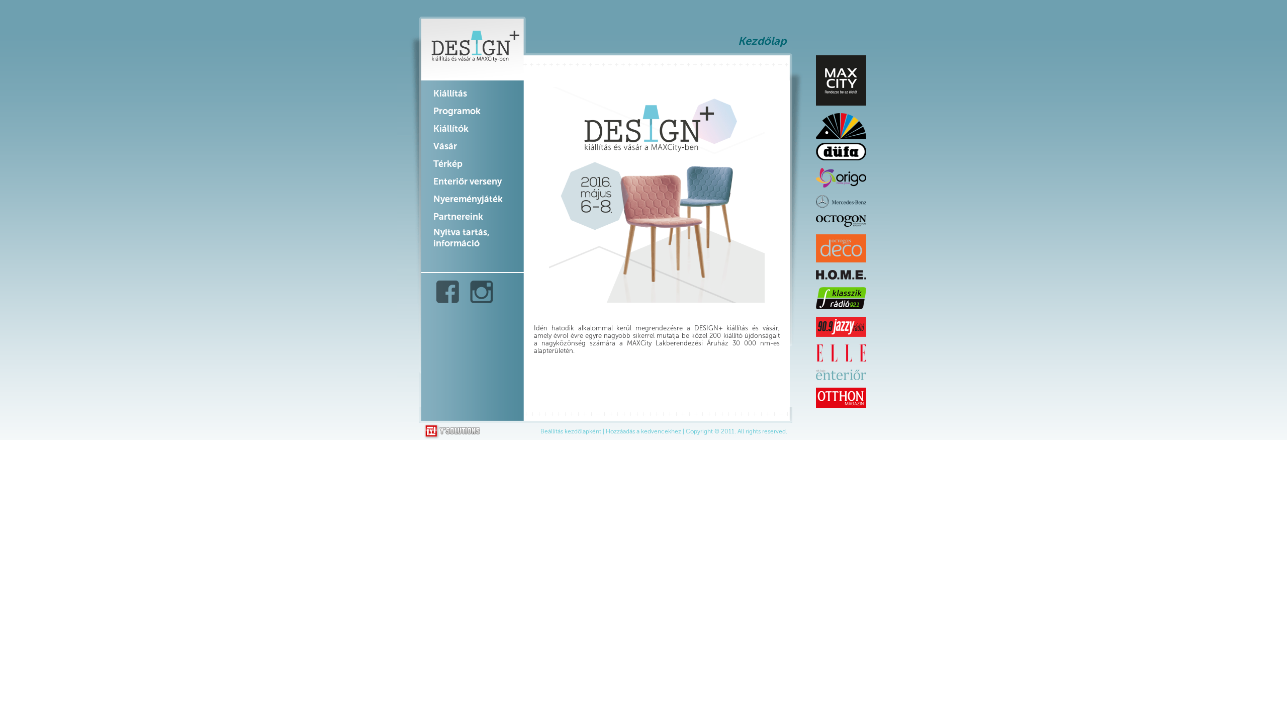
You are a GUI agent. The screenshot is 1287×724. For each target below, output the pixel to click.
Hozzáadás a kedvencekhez (643, 431)
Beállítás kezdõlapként (570, 431)
